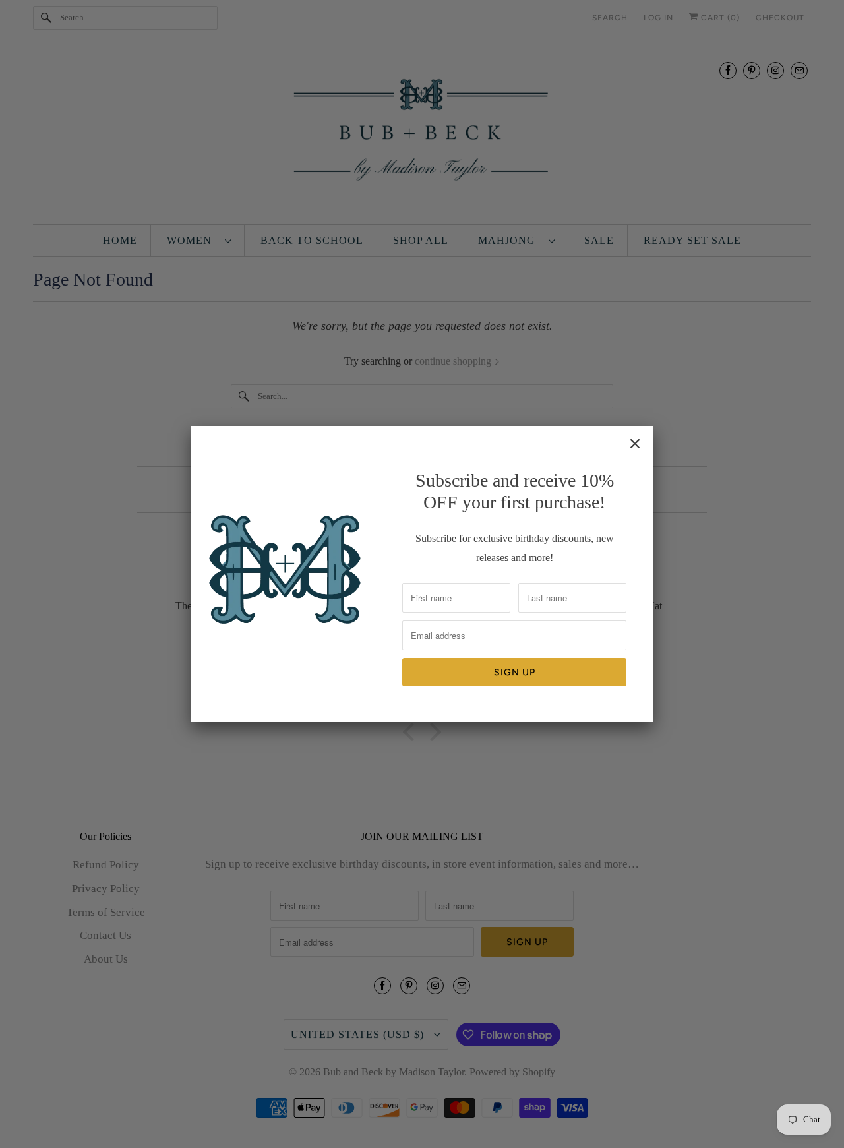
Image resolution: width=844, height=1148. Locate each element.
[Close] (634, 443)
